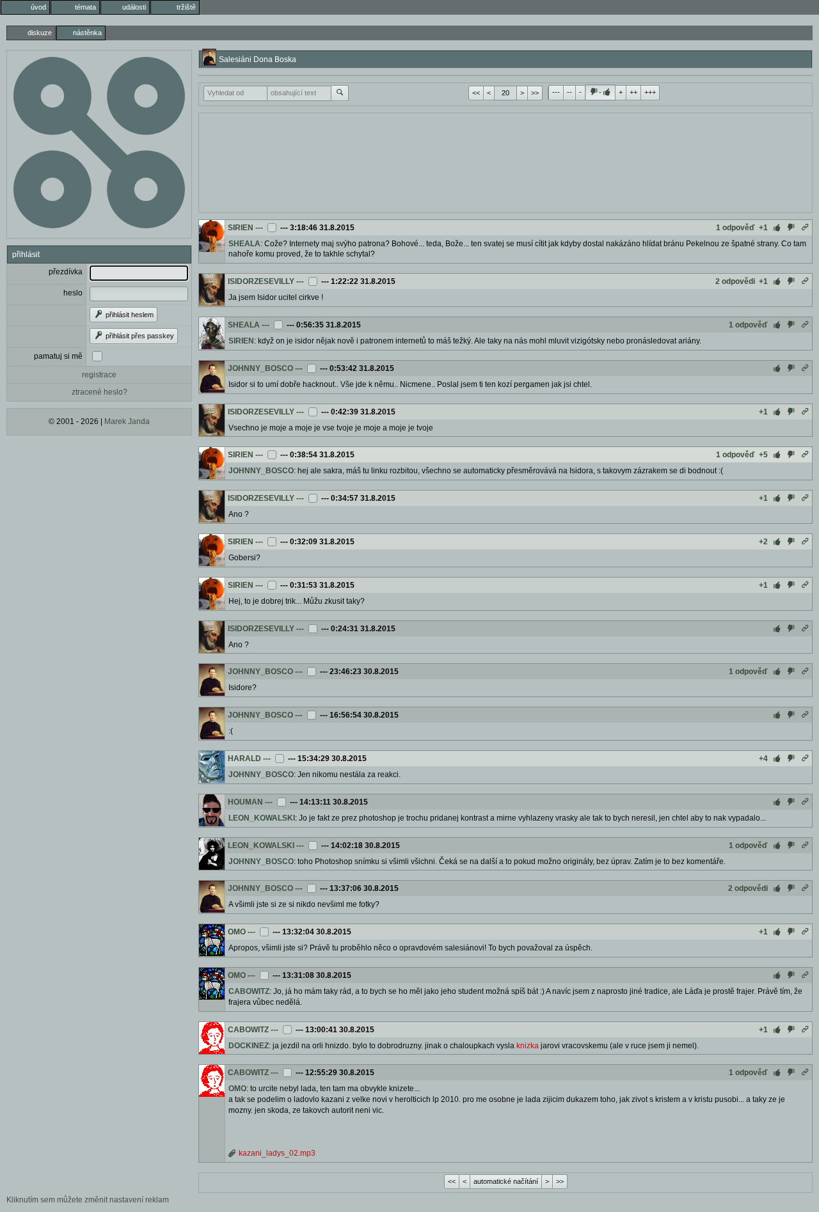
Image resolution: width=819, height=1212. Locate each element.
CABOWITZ (248, 991)
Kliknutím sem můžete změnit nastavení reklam (87, 1199)
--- (556, 92)
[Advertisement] (505, 161)
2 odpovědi (735, 281)
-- (569, 92)
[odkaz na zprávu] (805, 227)
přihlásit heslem (129, 315)
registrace (99, 374)
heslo (73, 292)
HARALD (244, 758)
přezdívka (66, 271)
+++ (650, 92)
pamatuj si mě (58, 356)
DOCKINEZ (248, 1045)
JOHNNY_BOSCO (260, 368)
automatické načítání (505, 1181)
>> (535, 93)
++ (633, 92)
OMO (237, 931)
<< (476, 93)
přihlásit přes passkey (139, 336)
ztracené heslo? (99, 392)
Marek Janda (127, 421)
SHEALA (244, 243)
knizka (527, 1045)
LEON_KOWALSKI (261, 818)
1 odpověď (735, 227)
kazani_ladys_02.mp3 (277, 1153)
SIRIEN (240, 227)
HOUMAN (245, 802)
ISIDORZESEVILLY (261, 281)
